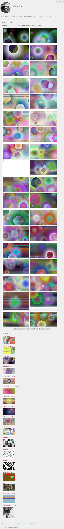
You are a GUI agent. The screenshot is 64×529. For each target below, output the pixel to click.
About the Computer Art (9, 505)
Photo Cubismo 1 (7, 437)
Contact (48, 16)
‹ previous (21, 329)
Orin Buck (18, 6)
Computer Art (5, 16)
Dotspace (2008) (7, 472)
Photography (28, 16)
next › (43, 329)
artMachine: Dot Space (9, 417)
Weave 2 (5, 449)
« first (15, 329)
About (42, 16)
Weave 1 (5, 460)
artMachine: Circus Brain (9, 376)
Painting (19, 16)
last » (48, 329)
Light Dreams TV (7, 336)
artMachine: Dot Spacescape (11, 386)
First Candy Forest (8, 346)
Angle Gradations (7, 366)
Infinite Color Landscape (9, 493)
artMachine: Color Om (9, 396)
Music (35, 16)
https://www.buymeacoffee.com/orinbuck (23, 524)
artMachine (6, 427)
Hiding (4, 483)
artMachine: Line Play (9, 406)
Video (13, 16)
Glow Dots (6, 356)
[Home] (5, 12)
